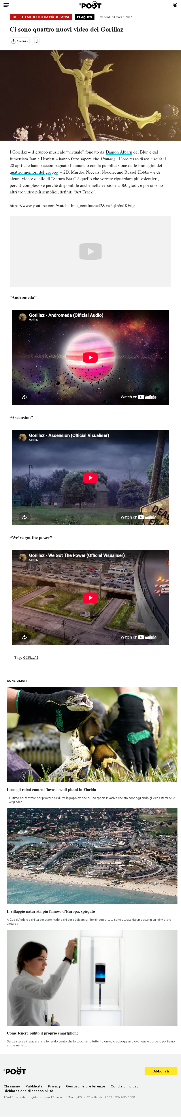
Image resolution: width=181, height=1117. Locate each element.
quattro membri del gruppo (34, 172)
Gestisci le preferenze (85, 1086)
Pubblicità (34, 1086)
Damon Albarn (119, 152)
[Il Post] (90, 5)
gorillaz (30, 658)
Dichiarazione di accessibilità (28, 1091)
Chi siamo (12, 1086)
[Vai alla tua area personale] (175, 5)
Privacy (54, 1086)
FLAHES (84, 17)
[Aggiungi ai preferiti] (35, 41)
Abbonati (161, 1071)
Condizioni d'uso (125, 1086)
